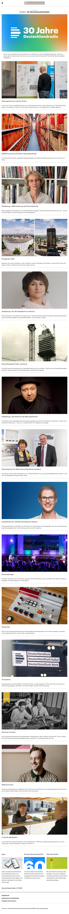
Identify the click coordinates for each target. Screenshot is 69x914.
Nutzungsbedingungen (42, 908)
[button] (2, 3)
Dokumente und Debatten (10, 898)
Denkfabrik (5, 895)
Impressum (5, 908)
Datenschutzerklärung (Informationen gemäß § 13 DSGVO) (22, 908)
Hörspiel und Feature (9, 901)
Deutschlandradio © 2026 (12, 888)
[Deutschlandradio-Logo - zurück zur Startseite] (34, 3)
